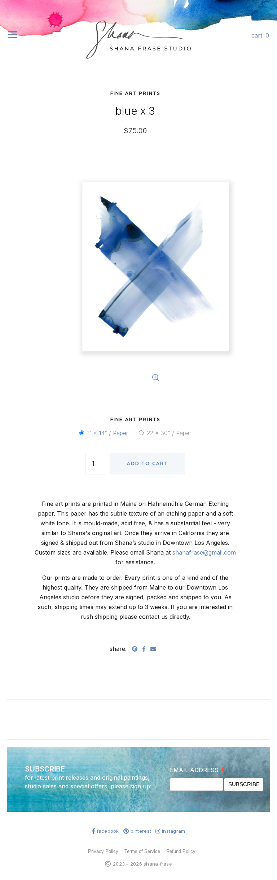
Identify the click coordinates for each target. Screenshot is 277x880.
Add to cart (147, 463)
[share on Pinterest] (134, 648)
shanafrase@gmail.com (204, 552)
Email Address (197, 770)
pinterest (141, 831)
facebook (108, 831)
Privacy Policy (103, 851)
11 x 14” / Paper (107, 433)
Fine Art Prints (135, 93)
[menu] (12, 34)
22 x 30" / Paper (169, 433)
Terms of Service (142, 851)
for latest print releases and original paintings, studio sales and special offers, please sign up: (88, 782)
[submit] (265, 60)
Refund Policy (180, 851)
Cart (260, 35)
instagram (173, 831)
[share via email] (153, 649)
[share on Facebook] (143, 648)
